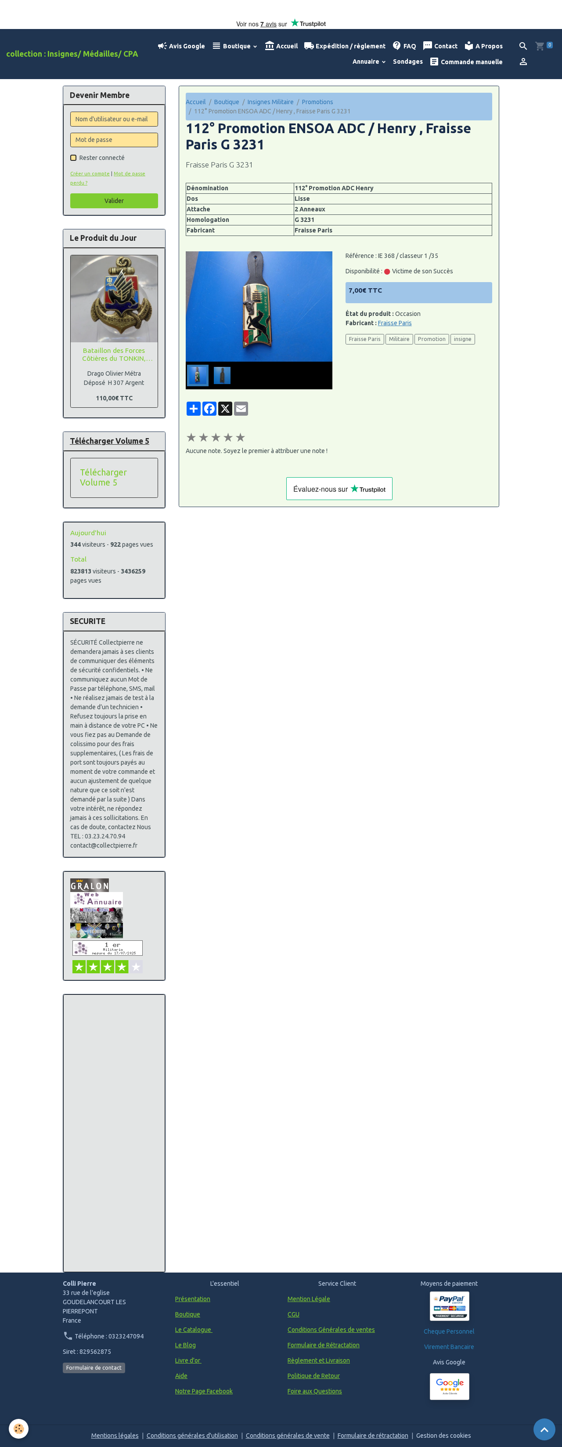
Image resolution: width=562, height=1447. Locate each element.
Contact (445, 46)
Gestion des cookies (443, 1435)
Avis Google (186, 46)
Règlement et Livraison (319, 1360)
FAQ (409, 46)
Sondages (408, 61)
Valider (114, 200)
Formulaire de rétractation (373, 1435)
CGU (293, 1314)
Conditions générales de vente (288, 1435)
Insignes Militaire (271, 101)
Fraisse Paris (395, 322)
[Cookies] (19, 1429)
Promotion (432, 339)
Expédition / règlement (349, 46)
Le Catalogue (194, 1329)
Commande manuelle (471, 61)
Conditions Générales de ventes (331, 1329)
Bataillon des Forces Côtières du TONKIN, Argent (114, 355)
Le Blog (185, 1345)
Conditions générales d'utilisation (192, 1435)
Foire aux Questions (315, 1391)
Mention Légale (309, 1298)
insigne (463, 339)
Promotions (317, 101)
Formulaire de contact (94, 1368)
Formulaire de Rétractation (324, 1345)
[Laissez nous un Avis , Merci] (449, 1386)
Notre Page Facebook (204, 1391)
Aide (181, 1375)
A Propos (488, 46)
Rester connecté (102, 157)
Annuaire (367, 61)
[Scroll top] (544, 1429)
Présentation (192, 1298)
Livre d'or (188, 1360)
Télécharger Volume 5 (103, 478)
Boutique (237, 46)
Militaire (399, 339)
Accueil (286, 46)
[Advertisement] (114, 1133)
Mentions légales (115, 1435)
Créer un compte (90, 173)
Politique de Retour (314, 1375)
